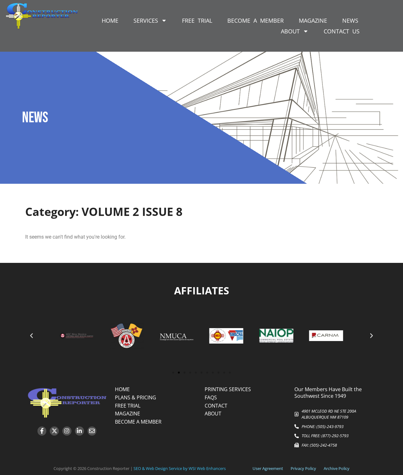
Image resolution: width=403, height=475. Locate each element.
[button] (31, 336)
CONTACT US (342, 31)
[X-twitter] (54, 431)
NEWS (350, 20)
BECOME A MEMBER (255, 20)
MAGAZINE (313, 20)
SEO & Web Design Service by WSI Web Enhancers (179, 468)
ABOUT (290, 31)
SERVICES (145, 20)
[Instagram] (66, 431)
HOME (110, 20)
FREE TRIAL (197, 20)
